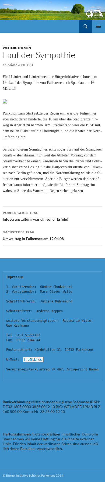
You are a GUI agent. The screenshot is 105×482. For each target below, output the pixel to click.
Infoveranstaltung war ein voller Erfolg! (35, 216)
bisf (30, 65)
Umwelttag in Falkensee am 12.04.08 (33, 235)
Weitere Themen (17, 48)
